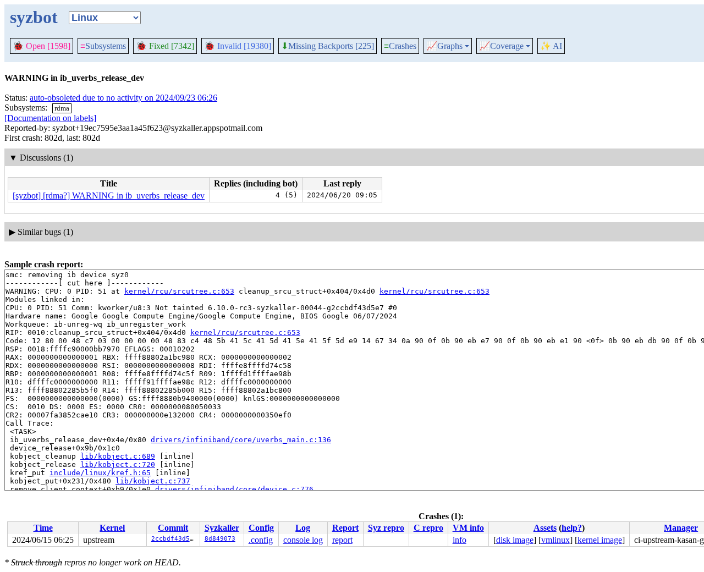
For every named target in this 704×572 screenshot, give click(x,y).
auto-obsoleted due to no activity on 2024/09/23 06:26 (123, 97)
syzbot (34, 17)
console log (303, 539)
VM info (468, 527)
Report (345, 527)
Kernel (112, 527)
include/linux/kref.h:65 (100, 473)
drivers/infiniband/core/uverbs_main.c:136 (241, 440)
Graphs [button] (444, 46)
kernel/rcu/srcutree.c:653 (179, 291)
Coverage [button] (501, 46)
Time (43, 527)
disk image (515, 539)
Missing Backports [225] (327, 46)
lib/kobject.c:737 (153, 481)
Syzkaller (222, 527)
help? (572, 527)
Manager (681, 527)
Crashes (400, 46)
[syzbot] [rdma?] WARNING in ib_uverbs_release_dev (109, 195)
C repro (428, 527)
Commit (173, 527)
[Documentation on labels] (50, 118)
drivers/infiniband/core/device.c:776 (234, 489)
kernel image (600, 539)
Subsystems (103, 46)
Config (261, 527)
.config (261, 539)
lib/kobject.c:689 (117, 456)
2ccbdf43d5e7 (174, 538)
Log (302, 527)
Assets (545, 527)
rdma (61, 108)
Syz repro (386, 527)
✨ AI (551, 46)
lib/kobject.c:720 (117, 464)
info (459, 539)
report (342, 539)
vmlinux (555, 539)
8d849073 (220, 538)
